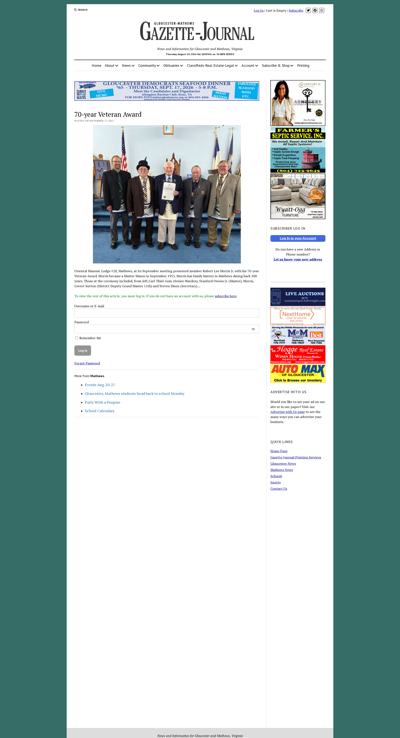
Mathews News (281, 469)
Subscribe (296, 10)
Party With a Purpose (102, 402)
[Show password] (253, 329)
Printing (303, 65)
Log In (259, 10)
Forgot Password (87, 363)
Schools (276, 476)
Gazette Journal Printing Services (295, 457)
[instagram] (321, 10)
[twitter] (308, 10)
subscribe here (225, 296)
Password (81, 322)
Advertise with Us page (287, 411)
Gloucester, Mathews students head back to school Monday (134, 393)
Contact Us (278, 488)
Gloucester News (283, 463)
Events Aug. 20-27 (100, 384)
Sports (275, 482)
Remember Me (90, 338)
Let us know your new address (298, 259)
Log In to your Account (298, 238)
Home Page (279, 451)
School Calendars (99, 410)
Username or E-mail (89, 306)
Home (96, 65)
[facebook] (315, 10)
